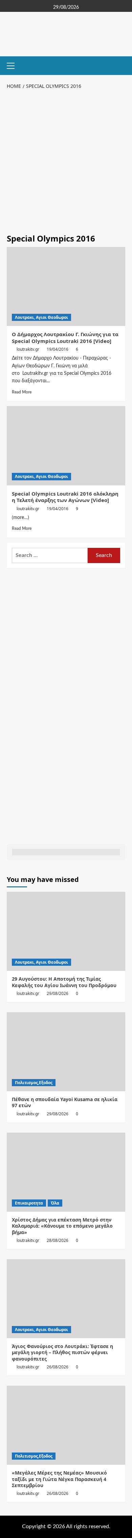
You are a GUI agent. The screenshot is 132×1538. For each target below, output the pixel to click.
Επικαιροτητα (29, 1203)
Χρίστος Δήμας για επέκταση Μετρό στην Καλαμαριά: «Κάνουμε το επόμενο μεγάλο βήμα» (62, 1225)
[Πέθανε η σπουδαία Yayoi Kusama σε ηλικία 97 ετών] (66, 1051)
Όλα (55, 1203)
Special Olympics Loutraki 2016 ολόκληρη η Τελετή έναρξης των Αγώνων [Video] (65, 497)
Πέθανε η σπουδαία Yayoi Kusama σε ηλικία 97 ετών (64, 1102)
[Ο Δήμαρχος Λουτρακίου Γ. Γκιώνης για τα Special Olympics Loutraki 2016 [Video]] (66, 286)
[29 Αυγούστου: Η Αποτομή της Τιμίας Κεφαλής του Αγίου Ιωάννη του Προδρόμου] (66, 931)
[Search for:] (50, 555)
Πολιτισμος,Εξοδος (33, 1082)
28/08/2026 (57, 1240)
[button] (13, 64)
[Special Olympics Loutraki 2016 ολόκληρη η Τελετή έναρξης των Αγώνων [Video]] (66, 445)
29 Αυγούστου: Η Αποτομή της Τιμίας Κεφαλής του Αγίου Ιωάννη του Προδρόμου (64, 982)
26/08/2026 (57, 1367)
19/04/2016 (57, 349)
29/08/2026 (57, 993)
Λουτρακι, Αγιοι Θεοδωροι (41, 317)
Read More (21, 392)
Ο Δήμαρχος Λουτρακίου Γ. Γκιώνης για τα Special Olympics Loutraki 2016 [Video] (65, 337)
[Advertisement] (66, 160)
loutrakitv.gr (28, 349)
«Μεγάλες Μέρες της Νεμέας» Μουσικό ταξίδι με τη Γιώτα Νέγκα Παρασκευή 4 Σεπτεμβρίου (59, 1478)
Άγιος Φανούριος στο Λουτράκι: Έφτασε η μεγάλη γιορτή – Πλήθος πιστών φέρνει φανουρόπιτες (62, 1352)
